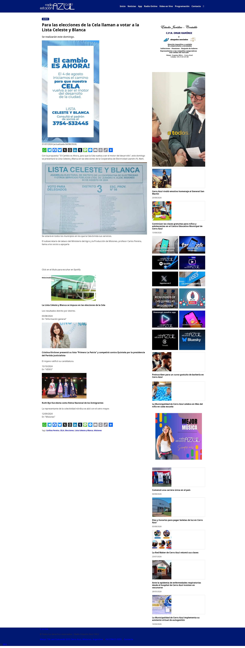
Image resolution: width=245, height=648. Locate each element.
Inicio (123, 6)
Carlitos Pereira (52, 430)
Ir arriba (44, 629)
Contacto (196, 6)
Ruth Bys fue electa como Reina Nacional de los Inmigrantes (72, 402)
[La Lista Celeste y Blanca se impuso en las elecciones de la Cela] (73, 287)
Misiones (98, 430)
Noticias (132, 6)
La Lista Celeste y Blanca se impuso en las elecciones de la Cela (73, 305)
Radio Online (150, 6)
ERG (5, 644)
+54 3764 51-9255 (113, 639)
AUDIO (45, 19)
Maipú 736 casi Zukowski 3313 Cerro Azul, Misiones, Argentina (71, 639)
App (140, 6)
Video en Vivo (166, 6)
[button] (203, 6)
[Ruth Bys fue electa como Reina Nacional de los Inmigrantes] (64, 385)
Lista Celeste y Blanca (84, 430)
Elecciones (69, 430)
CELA (62, 430)
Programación (182, 6)
